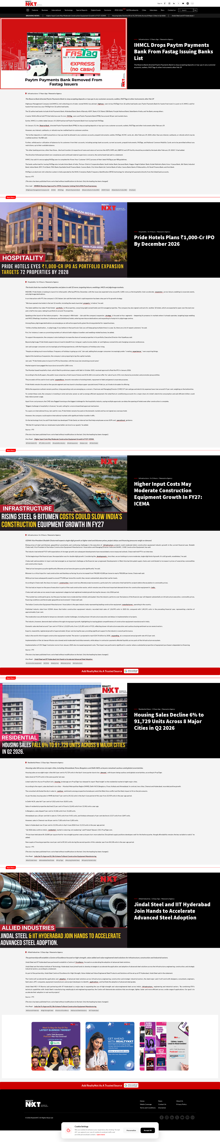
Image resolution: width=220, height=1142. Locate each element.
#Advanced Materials (32, 1010)
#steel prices (55, 663)
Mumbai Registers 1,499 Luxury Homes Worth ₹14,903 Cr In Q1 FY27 (188, 16)
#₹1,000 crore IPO (44, 443)
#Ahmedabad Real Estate (46, 860)
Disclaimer (162, 1108)
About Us (179, 1101)
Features (35, 10)
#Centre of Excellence (62, 1010)
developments (102, 556)
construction (64, 583)
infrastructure (108, 545)
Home (142, 1101)
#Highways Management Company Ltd (37, 190)
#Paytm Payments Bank (73, 190)
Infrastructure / (144, 39)
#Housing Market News (73, 860)
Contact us (172, 10)
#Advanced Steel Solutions (79, 1010)
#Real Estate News (31, 860)
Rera (162, 10)
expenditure (59, 380)
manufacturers (127, 604)
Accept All (148, 1130)
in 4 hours (152, 232)
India (153, 587)
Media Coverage (146, 1104)
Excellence (79, 962)
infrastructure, (147, 986)
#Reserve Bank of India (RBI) (90, 190)
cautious (60, 791)
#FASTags (61, 190)
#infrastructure (77, 663)
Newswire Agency (166, 39)
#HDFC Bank (106, 190)
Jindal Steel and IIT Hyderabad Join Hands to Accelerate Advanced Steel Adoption (128, 16)
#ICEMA (46, 663)
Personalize (131, 1130)
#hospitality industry (59, 443)
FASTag (69, 116)
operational (121, 420)
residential (52, 830)
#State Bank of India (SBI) (119, 190)
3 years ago (154, 39)
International (56, 10)
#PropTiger (59, 860)
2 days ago (157, 709)
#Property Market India (89, 860)
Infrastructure (33, 93)
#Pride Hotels (94, 443)
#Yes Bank (132, 190)
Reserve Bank (44, 125)
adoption (62, 979)
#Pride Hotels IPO (31, 443)
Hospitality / (143, 232)
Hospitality (32, 282)
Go (195, 10)
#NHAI (53, 190)
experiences (137, 351)
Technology (69, 10)
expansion (159, 292)
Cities (144, 10)
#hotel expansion (72, 443)
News (160, 1101)
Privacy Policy (181, 1104)
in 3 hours (154, 478)
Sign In (159, 3)
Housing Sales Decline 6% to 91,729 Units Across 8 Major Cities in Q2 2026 (66, 16)
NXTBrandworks (132, 10)
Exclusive (107, 10)
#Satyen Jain (83, 443)
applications (94, 982)
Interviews (153, 10)
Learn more (101, 1134)
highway (101, 104)
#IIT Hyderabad (93, 1010)
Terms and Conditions (148, 1108)
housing (57, 782)
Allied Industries (33, 952)
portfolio (59, 308)
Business (45, 10)
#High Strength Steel (47, 1010)
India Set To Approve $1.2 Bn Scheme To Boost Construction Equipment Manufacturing (65, 856)
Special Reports (81, 10)
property (86, 303)
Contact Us (162, 1104)
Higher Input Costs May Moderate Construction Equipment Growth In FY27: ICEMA (64, 439)
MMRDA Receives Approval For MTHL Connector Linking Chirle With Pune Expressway (65, 186)
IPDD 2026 (119, 10)
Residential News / (146, 709)
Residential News (34, 763)
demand (103, 772)
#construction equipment (33, 663)
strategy (108, 315)
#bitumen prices (66, 663)
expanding (115, 636)
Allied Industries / (145, 899)
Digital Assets (96, 10)
